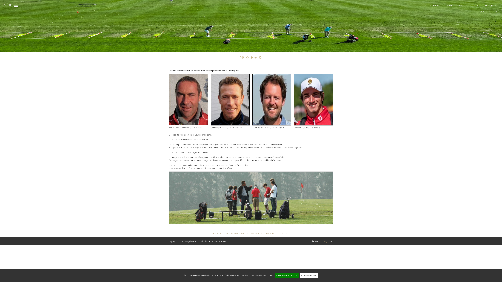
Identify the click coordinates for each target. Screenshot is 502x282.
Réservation (432, 5)
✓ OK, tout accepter (286, 275)
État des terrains (485, 5)
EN (489, 11)
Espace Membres (457, 5)
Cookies (283, 233)
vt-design (324, 241)
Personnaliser (309, 275)
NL (496, 11)
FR (482, 11)
